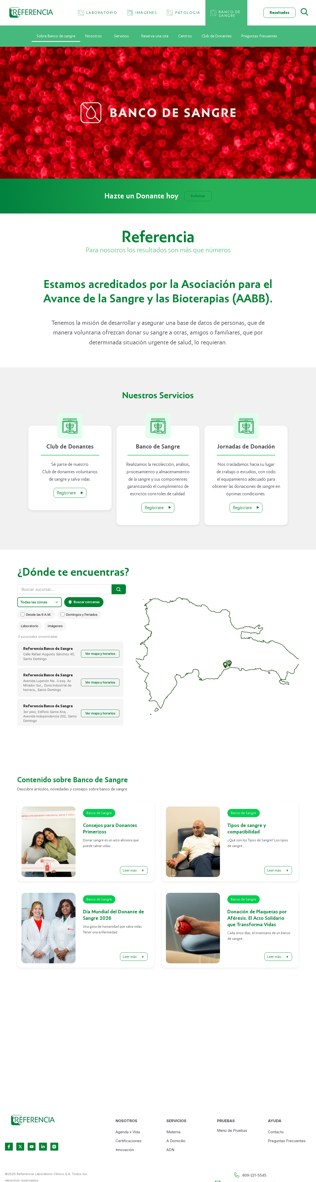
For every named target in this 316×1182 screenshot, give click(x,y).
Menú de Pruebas (232, 1130)
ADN (170, 1149)
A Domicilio (175, 1140)
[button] (225, 665)
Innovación (125, 1149)
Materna (173, 1132)
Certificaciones (128, 1140)
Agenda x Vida (128, 1132)
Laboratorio (29, 626)
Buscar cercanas (86, 602)
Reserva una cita (154, 36)
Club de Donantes (217, 36)
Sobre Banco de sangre (56, 36)
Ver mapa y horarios (100, 654)
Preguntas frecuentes (259, 36)
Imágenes (55, 626)
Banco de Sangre (99, 813)
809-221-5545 (254, 1175)
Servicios (121, 36)
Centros (185, 36)
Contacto (276, 1132)
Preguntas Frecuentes (287, 1140)
